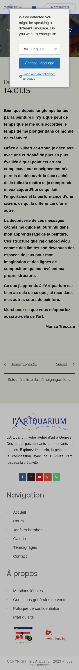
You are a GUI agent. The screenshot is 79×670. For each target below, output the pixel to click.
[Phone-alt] (56, 477)
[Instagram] (31, 477)
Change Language (39, 63)
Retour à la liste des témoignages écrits (39, 380)
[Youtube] (39, 477)
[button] (33, 7)
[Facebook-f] (22, 477)
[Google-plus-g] (48, 477)
